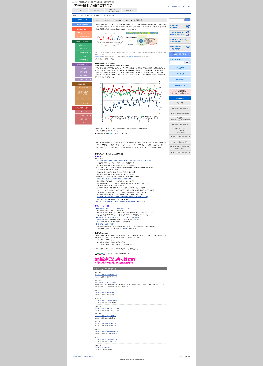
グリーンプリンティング (83, 98)
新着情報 (96, 10)
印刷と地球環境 (82, 84)
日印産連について (82, 20)
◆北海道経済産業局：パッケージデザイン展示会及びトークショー (114, 208)
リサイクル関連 (83, 103)
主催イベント (83, 111)
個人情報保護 (83, 72)
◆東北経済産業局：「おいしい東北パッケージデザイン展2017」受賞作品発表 (117, 217)
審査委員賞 (100, 221)
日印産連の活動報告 (82, 24)
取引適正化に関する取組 (174, 26)
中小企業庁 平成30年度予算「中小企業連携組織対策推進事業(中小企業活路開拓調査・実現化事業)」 (125, 160)
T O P (80, 10)
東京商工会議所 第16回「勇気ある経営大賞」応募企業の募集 (114, 179)
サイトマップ (186, 6)
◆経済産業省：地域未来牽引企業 (105, 224)
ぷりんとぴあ (180, 68)
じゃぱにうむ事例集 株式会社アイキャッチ (107, 308)
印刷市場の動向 (83, 52)
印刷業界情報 (83, 119)
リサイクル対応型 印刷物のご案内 (176, 48)
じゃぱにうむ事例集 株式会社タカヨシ (106, 339)
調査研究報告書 (180, 85)
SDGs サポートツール (83, 33)
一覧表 (125, 228)
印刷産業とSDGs (82, 29)
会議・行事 (129, 10)
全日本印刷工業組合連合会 (180, 108)
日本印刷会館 (180, 74)
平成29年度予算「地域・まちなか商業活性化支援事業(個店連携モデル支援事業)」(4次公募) (122, 197)
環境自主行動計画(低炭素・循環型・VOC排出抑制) (83, 93)
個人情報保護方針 (77, 356)
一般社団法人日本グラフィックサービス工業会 (180, 119)
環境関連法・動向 (83, 88)
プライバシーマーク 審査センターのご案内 (177, 33)
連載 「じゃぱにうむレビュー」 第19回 (105, 282)
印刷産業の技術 (83, 60)
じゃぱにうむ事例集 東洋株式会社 (104, 292)
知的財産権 (83, 56)
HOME (74, 16)
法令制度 (83, 68)
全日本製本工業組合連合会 (180, 124)
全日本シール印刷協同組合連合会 (180, 137)
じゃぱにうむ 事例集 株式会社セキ (104, 347)
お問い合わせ (178, 6)
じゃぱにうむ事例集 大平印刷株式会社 (105, 324)
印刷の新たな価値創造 (82, 41)
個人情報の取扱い (88, 356)
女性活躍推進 (83, 75)
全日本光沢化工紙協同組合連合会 (180, 153)
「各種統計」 (116, 133)
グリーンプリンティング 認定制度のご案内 (178, 41)
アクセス (170, 6)
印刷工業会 (180, 103)
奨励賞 (99, 219)
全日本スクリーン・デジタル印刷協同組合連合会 (180, 147)
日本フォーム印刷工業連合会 (180, 113)
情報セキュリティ (83, 45)
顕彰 (83, 122)
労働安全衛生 (83, 79)
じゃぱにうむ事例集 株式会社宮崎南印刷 (106, 331)
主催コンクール (83, 115)
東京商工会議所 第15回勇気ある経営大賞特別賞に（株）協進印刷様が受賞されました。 (122, 201)
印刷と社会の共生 (82, 64)
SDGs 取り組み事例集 (83, 36)
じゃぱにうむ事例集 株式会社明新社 (105, 316)
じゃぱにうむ (83, 49)
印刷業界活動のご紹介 (82, 108)
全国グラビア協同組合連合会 (180, 142)
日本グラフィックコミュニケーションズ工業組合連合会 (180, 130)
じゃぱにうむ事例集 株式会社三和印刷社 (106, 300)
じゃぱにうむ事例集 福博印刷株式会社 (106, 275)
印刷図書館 (179, 80)
